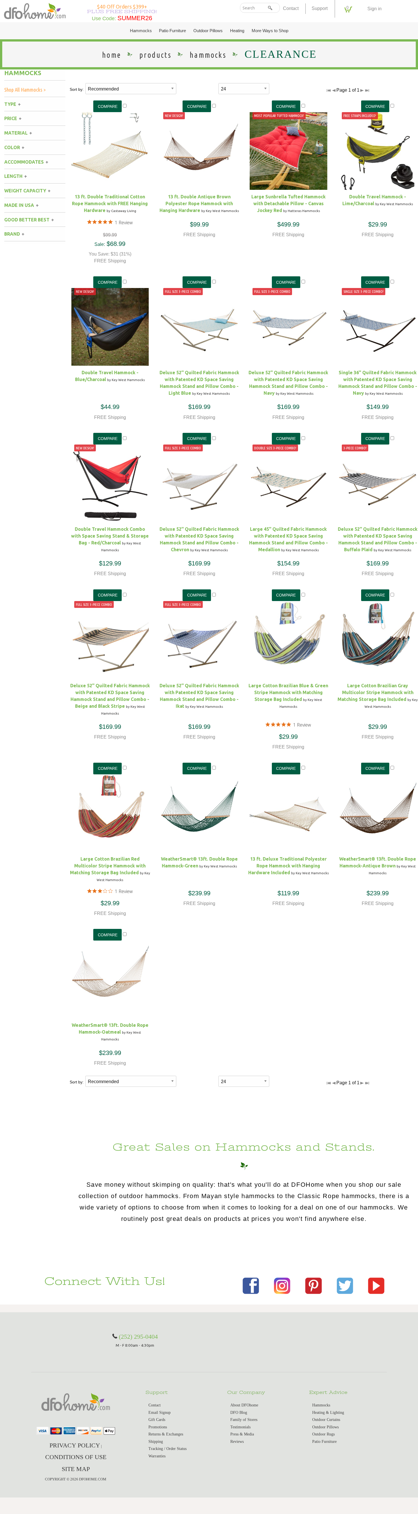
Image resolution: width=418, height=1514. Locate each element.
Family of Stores (243, 1420)
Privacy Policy (74, 1445)
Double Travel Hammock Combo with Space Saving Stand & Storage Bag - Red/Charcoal (110, 535)
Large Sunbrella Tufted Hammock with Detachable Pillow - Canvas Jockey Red (288, 203)
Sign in (374, 8)
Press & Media (242, 1434)
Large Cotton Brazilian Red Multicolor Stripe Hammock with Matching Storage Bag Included (108, 865)
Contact (291, 8)
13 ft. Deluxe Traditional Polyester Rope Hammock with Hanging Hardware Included (287, 865)
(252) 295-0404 (138, 1336)
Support (320, 8)
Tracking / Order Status (167, 1449)
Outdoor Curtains (326, 1420)
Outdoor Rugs (323, 1434)
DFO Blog (238, 1412)
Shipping (155, 1441)
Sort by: (77, 89)
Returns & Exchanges (165, 1434)
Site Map (76, 1468)
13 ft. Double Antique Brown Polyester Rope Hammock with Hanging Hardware (196, 203)
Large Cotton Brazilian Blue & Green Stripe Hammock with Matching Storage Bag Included (288, 692)
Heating (237, 30)
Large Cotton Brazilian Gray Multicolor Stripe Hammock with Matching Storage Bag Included (375, 692)
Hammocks (141, 30)
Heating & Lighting (328, 1412)
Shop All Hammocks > (25, 89)
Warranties (156, 1456)
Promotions (157, 1427)
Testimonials (240, 1427)
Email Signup (159, 1412)
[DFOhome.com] (35, 10)
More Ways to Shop (270, 30)
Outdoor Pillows (208, 30)
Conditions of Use (75, 1456)
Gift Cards (156, 1420)
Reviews (237, 1441)
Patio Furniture (172, 30)
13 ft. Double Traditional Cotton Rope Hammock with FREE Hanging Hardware (110, 203)
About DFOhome (244, 1405)
